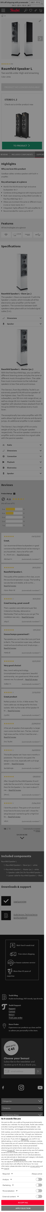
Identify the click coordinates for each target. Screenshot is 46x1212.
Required (6, 1174)
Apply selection (23, 1208)
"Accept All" (11, 1150)
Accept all (23, 1202)
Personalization (8, 1191)
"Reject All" (24, 1139)
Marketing (7, 1185)
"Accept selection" (19, 1159)
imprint (6, 1168)
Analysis (6, 1179)
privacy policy (35, 1166)
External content (9, 1196)
